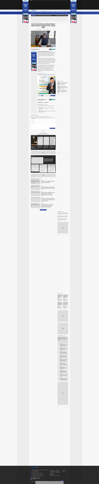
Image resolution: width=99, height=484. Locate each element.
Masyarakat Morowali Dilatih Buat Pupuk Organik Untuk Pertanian (63, 349)
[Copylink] (55, 49)
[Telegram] (53, 49)
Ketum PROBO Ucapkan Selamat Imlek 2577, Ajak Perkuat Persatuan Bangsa (63, 213)
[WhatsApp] (52, 49)
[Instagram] (56, 475)
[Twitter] (50, 49)
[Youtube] (57, 475)
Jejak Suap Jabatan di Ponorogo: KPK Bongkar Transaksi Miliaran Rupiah (63, 216)
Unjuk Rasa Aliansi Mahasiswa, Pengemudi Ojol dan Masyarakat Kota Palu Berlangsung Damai (60, 308)
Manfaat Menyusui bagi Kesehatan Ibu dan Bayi (35, 169)
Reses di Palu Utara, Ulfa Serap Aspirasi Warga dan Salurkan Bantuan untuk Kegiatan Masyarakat (47, 206)
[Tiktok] (59, 475)
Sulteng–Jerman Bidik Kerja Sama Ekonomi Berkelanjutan (48, 182)
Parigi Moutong (46, 102)
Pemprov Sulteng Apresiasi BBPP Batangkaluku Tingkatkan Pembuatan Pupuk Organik (63, 360)
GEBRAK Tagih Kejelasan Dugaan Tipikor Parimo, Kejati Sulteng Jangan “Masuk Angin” (46, 111)
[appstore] (32, 479)
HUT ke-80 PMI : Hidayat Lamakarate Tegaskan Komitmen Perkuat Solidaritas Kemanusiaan (43, 171)
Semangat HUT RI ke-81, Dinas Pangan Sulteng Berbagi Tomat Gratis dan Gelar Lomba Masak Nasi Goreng (63, 357)
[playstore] (35, 479)
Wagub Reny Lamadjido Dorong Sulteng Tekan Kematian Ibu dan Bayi (48, 159)
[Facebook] (49, 49)
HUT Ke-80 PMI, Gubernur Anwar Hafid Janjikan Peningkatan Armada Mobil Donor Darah (51, 170)
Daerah (39, 22)
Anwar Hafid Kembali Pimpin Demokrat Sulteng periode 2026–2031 (65, 299)
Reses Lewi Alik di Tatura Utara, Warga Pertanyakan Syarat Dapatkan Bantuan (63, 379)
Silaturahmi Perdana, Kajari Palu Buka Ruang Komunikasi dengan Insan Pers (64, 345)
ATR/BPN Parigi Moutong (40, 102)
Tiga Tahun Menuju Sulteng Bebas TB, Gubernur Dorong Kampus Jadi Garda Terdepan (48, 199)
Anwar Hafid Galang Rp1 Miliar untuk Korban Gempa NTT (46, 74)
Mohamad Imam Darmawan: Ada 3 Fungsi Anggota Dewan (63, 368)
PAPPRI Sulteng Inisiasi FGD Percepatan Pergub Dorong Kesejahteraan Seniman (34, 148)
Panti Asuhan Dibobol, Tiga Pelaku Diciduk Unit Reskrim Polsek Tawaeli (48, 188)
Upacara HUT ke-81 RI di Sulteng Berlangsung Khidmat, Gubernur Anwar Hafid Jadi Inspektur (63, 372)
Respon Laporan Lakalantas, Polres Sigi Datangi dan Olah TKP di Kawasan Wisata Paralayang (51, 15)
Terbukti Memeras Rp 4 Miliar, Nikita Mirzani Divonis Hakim (39, 147)
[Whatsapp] (53, 475)
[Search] (41, 10)
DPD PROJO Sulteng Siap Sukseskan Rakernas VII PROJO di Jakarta (62, 219)
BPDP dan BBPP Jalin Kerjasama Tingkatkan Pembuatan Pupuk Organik (63, 364)
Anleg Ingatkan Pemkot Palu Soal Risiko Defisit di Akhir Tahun (64, 375)
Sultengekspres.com (34, 22)
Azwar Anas (38, 29)
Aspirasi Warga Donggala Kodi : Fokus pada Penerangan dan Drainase (65, 308)
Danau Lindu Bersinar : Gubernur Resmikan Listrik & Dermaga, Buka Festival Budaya (52, 147)
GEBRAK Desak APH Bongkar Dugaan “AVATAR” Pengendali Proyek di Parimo (46, 108)
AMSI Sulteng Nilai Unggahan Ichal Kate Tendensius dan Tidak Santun (46, 147)
